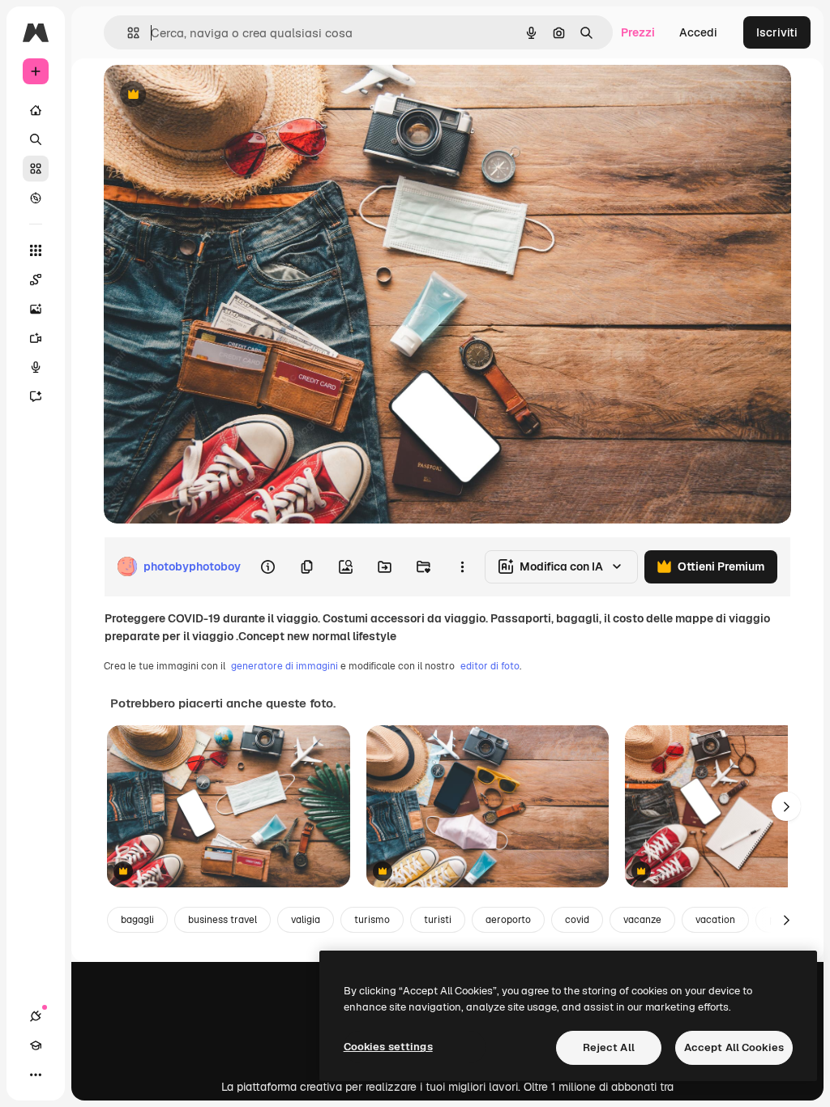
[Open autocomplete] (127, 33)
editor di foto (490, 666)
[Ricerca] (36, 139)
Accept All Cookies (734, 1047)
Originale (211, 95)
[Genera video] (36, 338)
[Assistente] (36, 396)
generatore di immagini (284, 666)
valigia (305, 919)
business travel (222, 919)
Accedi (698, 32)
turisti (437, 919)
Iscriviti (777, 32)
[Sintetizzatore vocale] (36, 367)
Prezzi (638, 32)
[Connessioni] (36, 1016)
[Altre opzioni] (462, 566)
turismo (372, 919)
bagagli (137, 919)
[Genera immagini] (36, 309)
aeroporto (508, 919)
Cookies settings (388, 1047)
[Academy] (36, 1045)
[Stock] (36, 169)
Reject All (609, 1047)
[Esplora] (36, 198)
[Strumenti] (36, 250)
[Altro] (36, 1075)
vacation (715, 919)
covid (577, 919)
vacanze (642, 919)
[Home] (36, 110)
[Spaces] (36, 280)
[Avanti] (786, 806)
